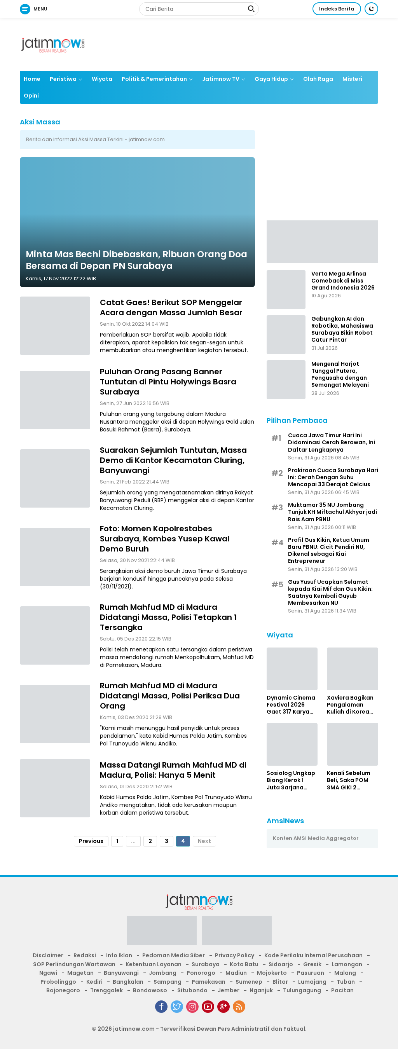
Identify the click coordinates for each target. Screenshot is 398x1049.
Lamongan (347, 964)
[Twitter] (177, 1006)
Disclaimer (48, 955)
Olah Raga (318, 79)
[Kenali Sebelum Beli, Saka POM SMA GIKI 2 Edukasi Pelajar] (352, 744)
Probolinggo (58, 982)
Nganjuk (261, 990)
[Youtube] (208, 1006)
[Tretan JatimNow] (322, 241)
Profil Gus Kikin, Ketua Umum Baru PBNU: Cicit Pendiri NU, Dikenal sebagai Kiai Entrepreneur (328, 550)
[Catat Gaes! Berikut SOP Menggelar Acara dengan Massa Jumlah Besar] (55, 326)
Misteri (352, 79)
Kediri (94, 982)
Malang (345, 973)
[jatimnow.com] (53, 44)
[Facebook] (161, 1006)
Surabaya (206, 964)
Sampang (168, 982)
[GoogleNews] (223, 1006)
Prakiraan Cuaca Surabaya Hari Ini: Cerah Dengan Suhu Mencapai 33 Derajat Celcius (333, 477)
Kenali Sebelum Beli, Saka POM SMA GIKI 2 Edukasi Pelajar (348, 780)
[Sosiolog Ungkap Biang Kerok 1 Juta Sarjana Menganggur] (292, 744)
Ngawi (48, 973)
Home (32, 79)
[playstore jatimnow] (162, 933)
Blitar (280, 982)
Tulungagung (302, 990)
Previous (91, 841)
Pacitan (342, 990)
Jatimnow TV (220, 79)
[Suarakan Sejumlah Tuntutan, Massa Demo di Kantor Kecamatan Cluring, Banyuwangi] (55, 478)
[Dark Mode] (371, 8)
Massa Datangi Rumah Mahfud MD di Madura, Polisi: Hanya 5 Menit (173, 769)
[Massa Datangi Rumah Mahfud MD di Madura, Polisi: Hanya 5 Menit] (55, 788)
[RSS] (239, 1006)
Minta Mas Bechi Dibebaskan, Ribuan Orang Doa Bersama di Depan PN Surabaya (136, 260)
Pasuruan (310, 973)
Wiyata (102, 79)
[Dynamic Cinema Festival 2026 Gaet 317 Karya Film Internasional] (292, 669)
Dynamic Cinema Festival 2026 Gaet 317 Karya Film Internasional (291, 705)
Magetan (80, 973)
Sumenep (249, 982)
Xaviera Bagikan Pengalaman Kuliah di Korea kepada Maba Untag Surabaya (350, 705)
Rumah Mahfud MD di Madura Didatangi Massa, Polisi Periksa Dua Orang (170, 695)
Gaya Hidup (271, 79)
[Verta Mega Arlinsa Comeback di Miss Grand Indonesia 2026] (286, 289)
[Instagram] (192, 1006)
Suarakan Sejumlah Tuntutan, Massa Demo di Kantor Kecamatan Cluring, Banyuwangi (173, 460)
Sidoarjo (281, 964)
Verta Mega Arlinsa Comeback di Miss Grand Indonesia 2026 (343, 280)
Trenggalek (106, 990)
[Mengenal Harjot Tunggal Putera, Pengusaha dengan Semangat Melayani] (286, 379)
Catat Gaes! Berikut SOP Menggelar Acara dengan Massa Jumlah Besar (171, 307)
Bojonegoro (63, 990)
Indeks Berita (336, 8)
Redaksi (84, 955)
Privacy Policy (234, 955)
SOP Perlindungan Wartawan (74, 964)
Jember (228, 990)
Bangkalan (128, 982)
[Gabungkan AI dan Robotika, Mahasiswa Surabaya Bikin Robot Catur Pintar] (286, 334)
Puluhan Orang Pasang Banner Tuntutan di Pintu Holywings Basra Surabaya (168, 381)
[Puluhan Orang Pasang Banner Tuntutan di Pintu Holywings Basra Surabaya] (55, 400)
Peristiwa (63, 79)
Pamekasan (208, 982)
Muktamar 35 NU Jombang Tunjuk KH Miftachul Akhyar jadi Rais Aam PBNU (332, 512)
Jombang (162, 973)
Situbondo (192, 990)
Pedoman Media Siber (173, 955)
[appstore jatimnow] (237, 933)
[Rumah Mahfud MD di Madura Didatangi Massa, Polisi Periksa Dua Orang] (55, 714)
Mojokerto (272, 973)
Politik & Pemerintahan (154, 79)
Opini (31, 95)
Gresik (312, 964)
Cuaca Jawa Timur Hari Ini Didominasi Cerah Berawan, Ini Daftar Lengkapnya (331, 442)
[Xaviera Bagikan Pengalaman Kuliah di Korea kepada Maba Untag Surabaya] (352, 669)
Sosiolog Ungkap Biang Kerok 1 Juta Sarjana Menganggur (291, 780)
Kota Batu (244, 964)
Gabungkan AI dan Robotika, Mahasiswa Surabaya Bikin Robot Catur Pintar (342, 329)
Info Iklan (119, 955)
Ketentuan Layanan (154, 964)
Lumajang (312, 982)
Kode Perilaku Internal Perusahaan (313, 955)
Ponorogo (201, 973)
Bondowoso (150, 990)
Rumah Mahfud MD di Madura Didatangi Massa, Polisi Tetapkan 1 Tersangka (168, 617)
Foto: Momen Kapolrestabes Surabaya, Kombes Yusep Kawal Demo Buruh (164, 538)
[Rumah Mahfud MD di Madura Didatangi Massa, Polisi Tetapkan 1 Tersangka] (55, 635)
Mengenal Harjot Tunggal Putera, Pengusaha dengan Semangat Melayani (340, 374)
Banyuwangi (121, 973)
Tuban (346, 982)
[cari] (251, 9)
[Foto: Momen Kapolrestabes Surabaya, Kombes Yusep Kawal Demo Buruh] (55, 557)
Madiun (236, 973)
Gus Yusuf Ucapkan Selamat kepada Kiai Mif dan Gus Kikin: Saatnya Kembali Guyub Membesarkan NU (330, 592)
